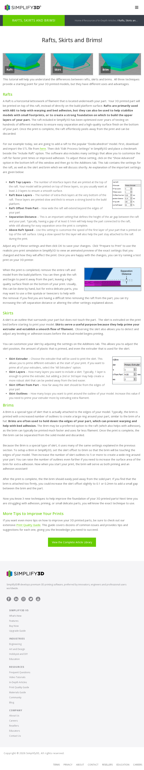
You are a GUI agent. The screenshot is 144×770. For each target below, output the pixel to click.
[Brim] (120, 64)
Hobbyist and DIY (18, 654)
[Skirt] (72, 64)
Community (15, 697)
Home (78, 20)
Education (14, 659)
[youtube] (38, 599)
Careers (13, 720)
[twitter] (30, 599)
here (43, 148)
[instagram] (23, 599)
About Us (14, 715)
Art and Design (17, 649)
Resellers (14, 725)
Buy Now (14, 625)
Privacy (68, 764)
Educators (14, 730)
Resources (90, 20)
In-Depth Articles (107, 20)
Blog (11, 702)
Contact (93, 764)
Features (13, 620)
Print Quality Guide (28, 525)
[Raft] (24, 64)
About (80, 764)
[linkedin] (16, 599)
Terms (56, 764)
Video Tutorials (17, 677)
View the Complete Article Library (72, 542)
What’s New (15, 615)
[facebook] (9, 599)
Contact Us (15, 735)
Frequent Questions (19, 672)
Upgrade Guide (17, 630)
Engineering (15, 644)
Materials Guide (17, 692)
